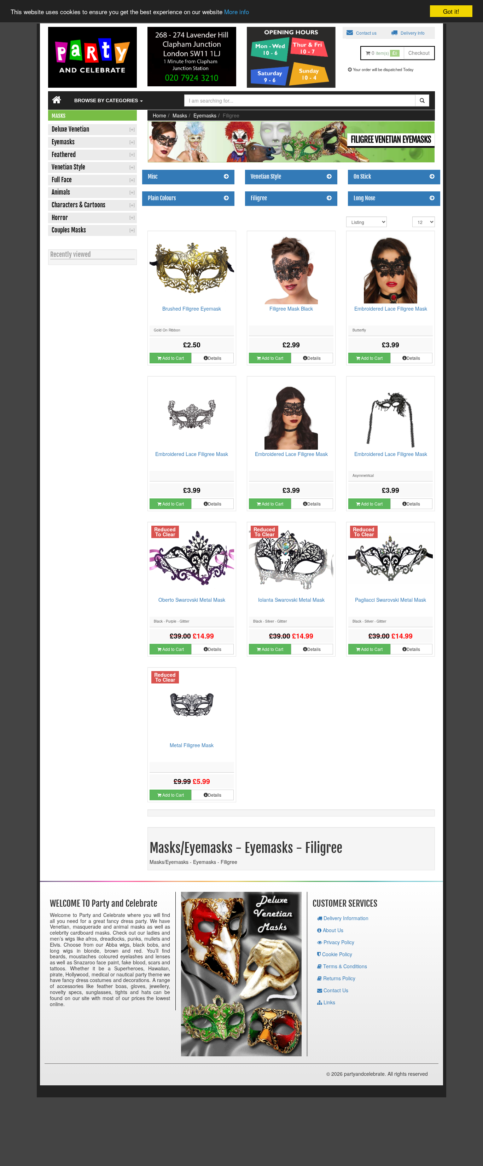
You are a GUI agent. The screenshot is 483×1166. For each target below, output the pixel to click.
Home (159, 115)
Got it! (451, 11)
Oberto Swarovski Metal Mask (191, 599)
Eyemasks (204, 115)
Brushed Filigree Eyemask (191, 308)
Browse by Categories (106, 100)
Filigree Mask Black (291, 308)
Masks (180, 115)
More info (236, 11)
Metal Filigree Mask (192, 745)
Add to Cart (172, 358)
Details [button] (214, 358)
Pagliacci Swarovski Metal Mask (390, 599)
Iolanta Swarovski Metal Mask (291, 599)
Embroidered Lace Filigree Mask (390, 308)
